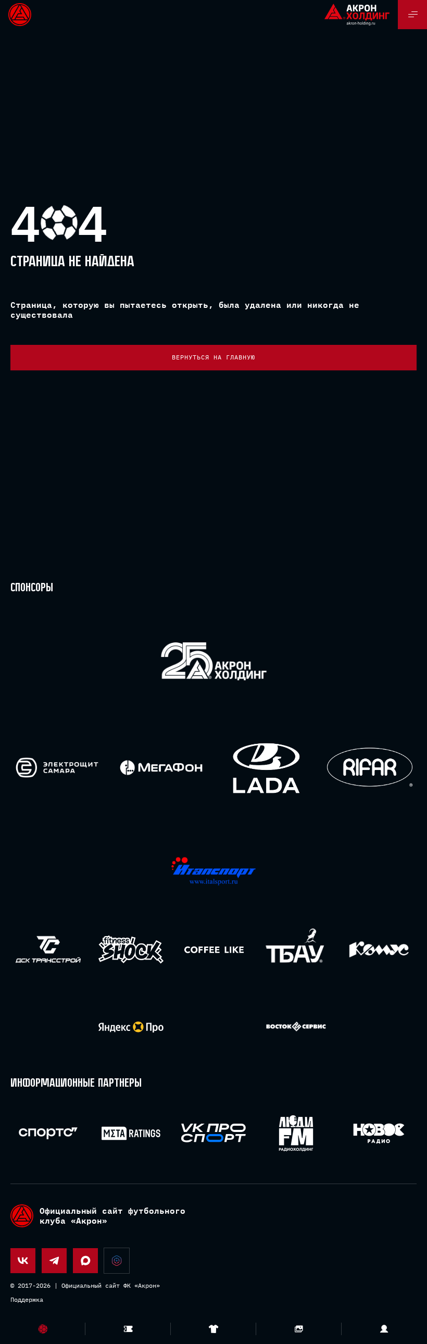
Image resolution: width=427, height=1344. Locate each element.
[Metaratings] (131, 1133)
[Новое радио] (378, 1133)
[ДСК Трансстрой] (48, 949)
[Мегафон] (161, 767)
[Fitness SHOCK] (131, 949)
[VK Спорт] (213, 1133)
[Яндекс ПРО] (131, 1027)
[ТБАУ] (296, 949)
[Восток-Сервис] (296, 1027)
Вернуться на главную (213, 357)
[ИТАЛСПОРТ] (213, 871)
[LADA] (265, 767)
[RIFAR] (370, 767)
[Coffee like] (213, 949)
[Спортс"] (48, 1133)
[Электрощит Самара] (57, 767)
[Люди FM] (296, 1133)
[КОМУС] (378, 949)
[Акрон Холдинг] (213, 663)
